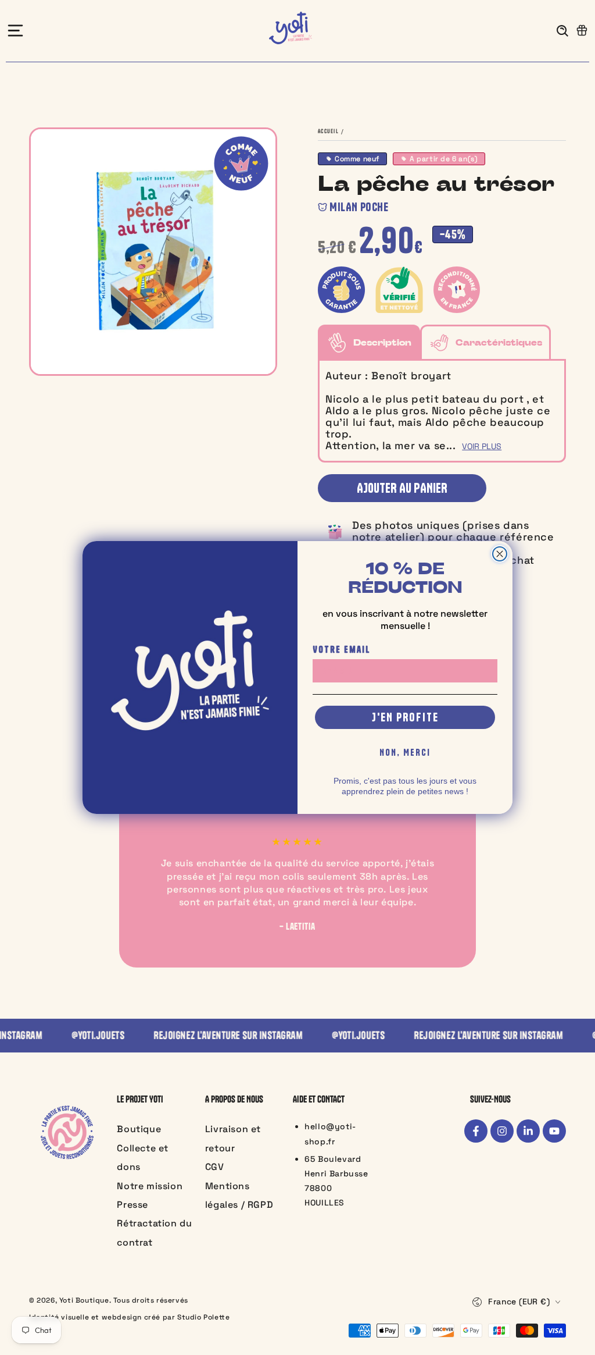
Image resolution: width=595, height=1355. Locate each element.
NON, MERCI (405, 752)
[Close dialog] (500, 554)
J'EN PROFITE (405, 717)
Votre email (342, 649)
